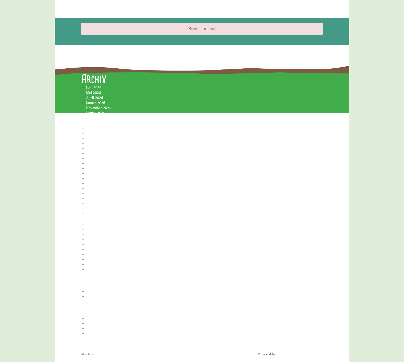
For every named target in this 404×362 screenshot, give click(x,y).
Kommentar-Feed (99, 328)
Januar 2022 (95, 259)
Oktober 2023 (97, 163)
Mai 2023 (93, 189)
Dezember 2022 (98, 214)
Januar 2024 (95, 153)
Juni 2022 (93, 234)
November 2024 (98, 118)
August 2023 (95, 174)
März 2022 (94, 249)
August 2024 (96, 133)
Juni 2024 (93, 143)
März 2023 (94, 199)
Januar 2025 (95, 113)
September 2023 (98, 168)
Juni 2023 (93, 184)
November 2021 (98, 270)
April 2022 (94, 244)
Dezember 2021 (98, 264)
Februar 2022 (96, 254)
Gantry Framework (292, 354)
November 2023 (98, 158)
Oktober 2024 (97, 123)
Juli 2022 (93, 229)
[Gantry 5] (97, 8)
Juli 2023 (93, 179)
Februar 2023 (96, 204)
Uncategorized (97, 296)
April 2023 (94, 194)
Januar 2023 (95, 209)
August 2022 (96, 224)
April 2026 (94, 98)
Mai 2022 (93, 239)
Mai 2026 (93, 93)
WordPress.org (97, 333)
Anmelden (94, 318)
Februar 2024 (96, 148)
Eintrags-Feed (96, 323)
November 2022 (98, 219)
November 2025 (98, 108)
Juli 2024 (93, 138)
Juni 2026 (93, 88)
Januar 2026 (95, 103)
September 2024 (98, 128)
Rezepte (92, 291)
